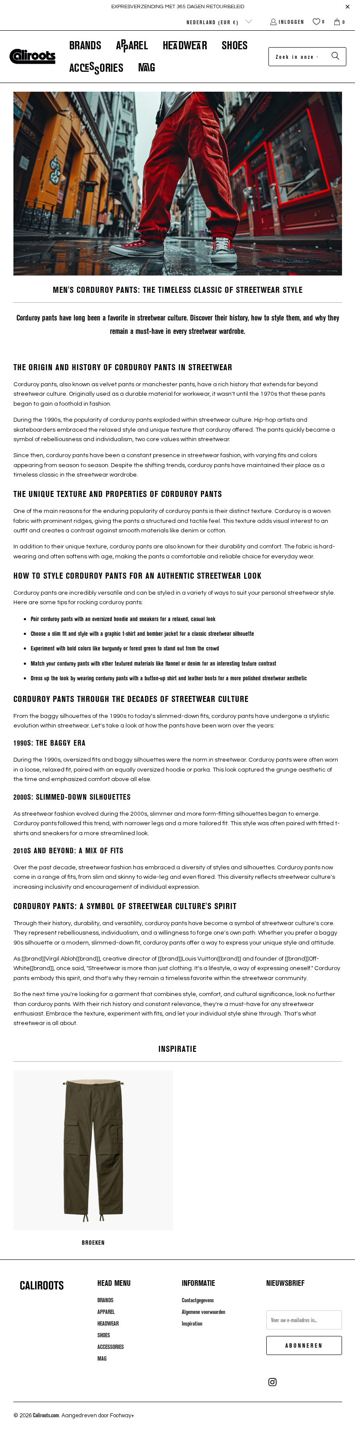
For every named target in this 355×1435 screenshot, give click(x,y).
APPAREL (106, 1311)
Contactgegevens (198, 1300)
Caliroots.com (46, 1415)
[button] (85, 45)
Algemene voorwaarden (203, 1311)
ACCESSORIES (110, 1346)
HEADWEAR (108, 1323)
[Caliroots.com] (32, 57)
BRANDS (105, 1300)
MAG (101, 1358)
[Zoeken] (335, 56)
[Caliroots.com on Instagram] (272, 1382)
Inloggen (291, 22)
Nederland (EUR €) (214, 22)
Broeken (93, 1159)
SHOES (103, 1335)
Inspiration (192, 1323)
